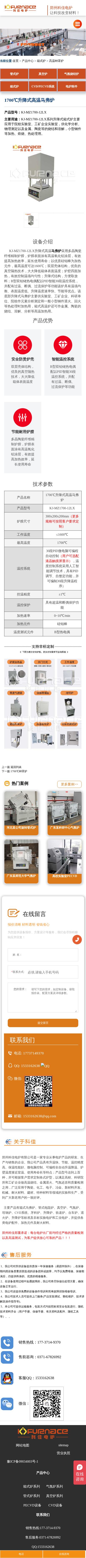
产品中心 (28, 60)
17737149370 (33, 1053)
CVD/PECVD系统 (43, 86)
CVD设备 (55, 1505)
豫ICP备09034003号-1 (22, 1461)
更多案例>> (69, 784)
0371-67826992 (50, 1537)
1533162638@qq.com (39, 1116)
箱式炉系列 (31, 1486)
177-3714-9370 (50, 1528)
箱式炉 (41, 60)
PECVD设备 (32, 1505)
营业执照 (63, 1453)
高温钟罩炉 (56, 60)
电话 (21, 1554)
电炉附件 (71, 86)
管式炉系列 (31, 1496)
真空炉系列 (54, 1496)
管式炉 (14, 73)
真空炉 (43, 73)
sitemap (63, 1445)
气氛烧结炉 (71, 73)
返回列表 (16, 767)
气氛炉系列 (54, 1486)
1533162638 (30, 1066)
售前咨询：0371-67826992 (40, 1357)
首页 (16, 60)
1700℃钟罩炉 (19, 771)
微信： (24, 1403)
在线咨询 (64, 1554)
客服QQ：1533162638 (36, 1378)
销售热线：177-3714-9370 (40, 1342)
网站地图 (22, 1445)
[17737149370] (77, 939)
